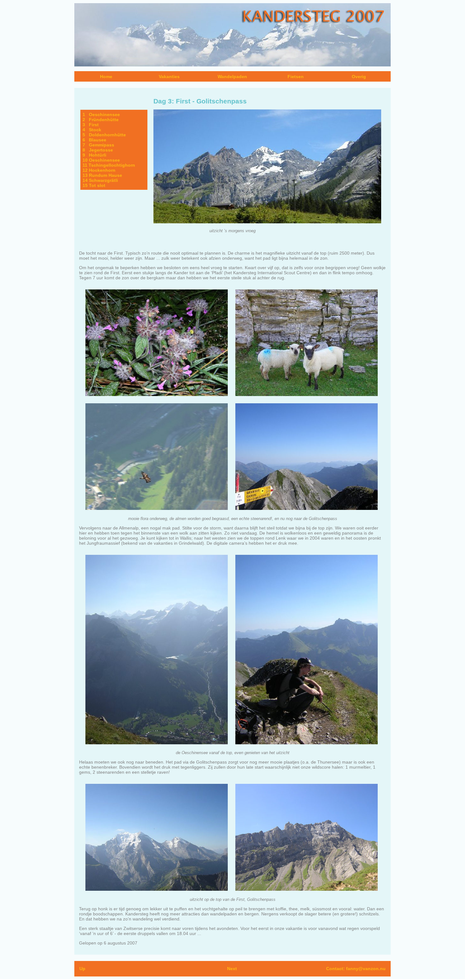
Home (106, 76)
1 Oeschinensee (101, 114)
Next (232, 968)
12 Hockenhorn (99, 170)
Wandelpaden (232, 76)
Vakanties (169, 76)
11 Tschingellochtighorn (109, 165)
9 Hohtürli (94, 155)
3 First (91, 124)
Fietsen (296, 76)
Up (82, 968)
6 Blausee (94, 139)
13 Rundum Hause (102, 175)
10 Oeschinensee (101, 160)
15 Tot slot (94, 185)
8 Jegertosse (98, 149)
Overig (359, 76)
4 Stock (92, 129)
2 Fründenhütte (101, 119)
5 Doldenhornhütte (104, 134)
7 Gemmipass (98, 144)
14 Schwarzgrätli (100, 180)
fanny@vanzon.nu (366, 968)
